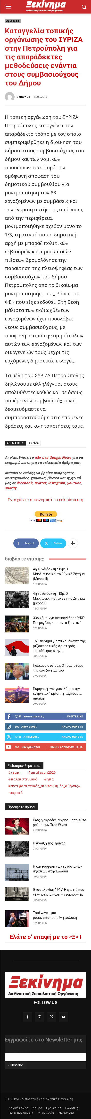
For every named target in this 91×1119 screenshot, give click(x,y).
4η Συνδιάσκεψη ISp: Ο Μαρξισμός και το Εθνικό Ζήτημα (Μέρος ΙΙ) (59, 574)
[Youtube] (63, 1017)
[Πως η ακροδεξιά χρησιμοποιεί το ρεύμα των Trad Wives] (17, 826)
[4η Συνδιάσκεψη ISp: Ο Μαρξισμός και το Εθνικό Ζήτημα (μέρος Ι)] (17, 599)
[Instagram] (39, 1017)
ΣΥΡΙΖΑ (34, 443)
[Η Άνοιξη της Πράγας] (17, 849)
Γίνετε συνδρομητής (66, 747)
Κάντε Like (75, 716)
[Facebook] (27, 1017)
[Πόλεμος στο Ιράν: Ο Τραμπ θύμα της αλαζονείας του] (17, 671)
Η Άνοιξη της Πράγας (49, 843)
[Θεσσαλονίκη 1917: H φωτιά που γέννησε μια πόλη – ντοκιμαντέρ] (17, 894)
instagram (56, 483)
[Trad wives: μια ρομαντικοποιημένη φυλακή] (17, 918)
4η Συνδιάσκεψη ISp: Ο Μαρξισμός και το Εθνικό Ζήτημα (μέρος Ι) (59, 598)
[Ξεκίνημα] (10, 97)
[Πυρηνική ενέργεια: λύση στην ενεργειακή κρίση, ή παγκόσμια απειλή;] (17, 694)
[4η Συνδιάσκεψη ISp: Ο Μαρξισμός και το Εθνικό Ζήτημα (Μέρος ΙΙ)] (17, 575)
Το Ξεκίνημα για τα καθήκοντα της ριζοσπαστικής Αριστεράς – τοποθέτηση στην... (59, 646)
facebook (25, 483)
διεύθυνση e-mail (18, 1051)
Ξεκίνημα (23, 97)
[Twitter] (51, 1017)
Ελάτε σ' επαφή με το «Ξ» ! (45, 937)
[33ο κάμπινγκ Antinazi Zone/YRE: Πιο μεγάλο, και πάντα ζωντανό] (17, 624)
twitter (40, 483)
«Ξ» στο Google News (53, 457)
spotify (11, 488)
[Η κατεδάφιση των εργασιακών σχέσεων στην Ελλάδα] (17, 872)
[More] (73, 543)
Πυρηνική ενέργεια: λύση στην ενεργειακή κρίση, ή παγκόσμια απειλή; (57, 693)
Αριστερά (12, 20)
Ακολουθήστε (72, 726)
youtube (74, 483)
